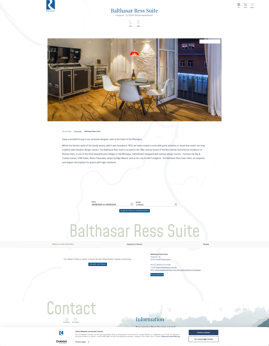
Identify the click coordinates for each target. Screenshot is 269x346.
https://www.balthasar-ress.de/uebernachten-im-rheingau (178, 270)
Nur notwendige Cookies (203, 339)
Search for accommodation (134, 210)
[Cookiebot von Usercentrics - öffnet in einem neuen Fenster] (61, 341)
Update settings (97, 264)
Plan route (157, 275)
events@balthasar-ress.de (166, 267)
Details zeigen (80, 342)
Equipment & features (134, 244)
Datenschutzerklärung (170, 336)
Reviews (206, 244)
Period (94, 202)
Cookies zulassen (203, 332)
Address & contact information (63, 244)
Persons (138, 202)
